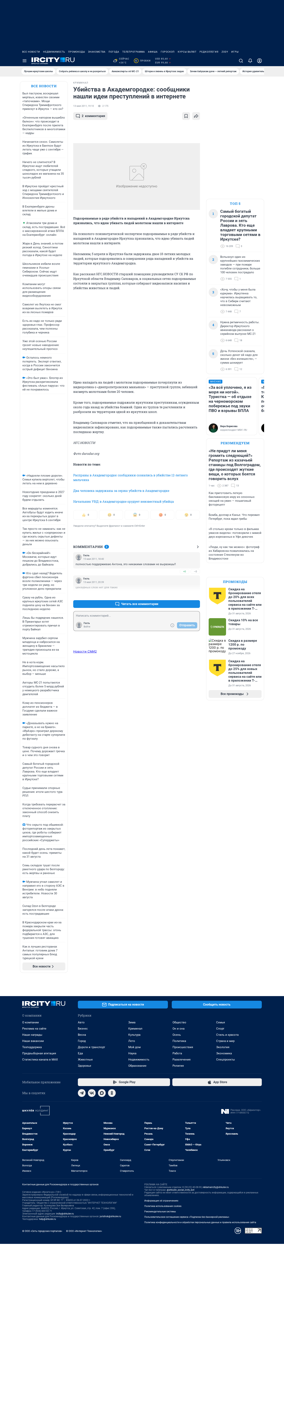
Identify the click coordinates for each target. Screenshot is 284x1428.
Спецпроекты (225, 1059)
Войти (87, 626)
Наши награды (32, 1035)
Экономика (224, 1053)
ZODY (225, 51)
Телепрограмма (133, 51)
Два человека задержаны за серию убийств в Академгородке (121, 491)
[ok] (112, 1093)
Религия (178, 1065)
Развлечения (181, 1059)
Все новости (31, 51)
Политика (179, 1041)
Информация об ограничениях (161, 1200)
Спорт (220, 1028)
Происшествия (183, 1047)
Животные (85, 1059)
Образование (137, 1065)
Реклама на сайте (34, 1028)
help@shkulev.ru (47, 1219)
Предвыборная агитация (39, 1053)
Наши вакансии (33, 1041)
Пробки (143, 60)
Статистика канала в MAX (40, 1059)
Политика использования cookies (162, 1206)
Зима (131, 1022)
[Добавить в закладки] (186, 116)
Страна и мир (225, 1041)
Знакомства (96, 51)
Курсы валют (187, 51)
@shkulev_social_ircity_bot (180, 1190)
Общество (179, 1022)
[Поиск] (241, 60)
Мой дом (134, 1047)
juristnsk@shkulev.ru (110, 1216)
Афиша (153, 51)
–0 (195, 571)
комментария (93, 116)
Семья (220, 1022)
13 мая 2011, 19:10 (83, 106)
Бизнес (83, 1028)
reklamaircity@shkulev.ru (216, 1187)
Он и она (179, 1028)
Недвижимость (54, 51)
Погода (114, 51)
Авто (81, 1022)
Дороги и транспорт (91, 1047)
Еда (80, 1053)
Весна (82, 1035)
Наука (132, 1053)
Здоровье (84, 1065)
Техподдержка (32, 1047)
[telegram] (82, 1093)
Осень (177, 1035)
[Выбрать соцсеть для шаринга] (196, 116)
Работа (177, 1053)
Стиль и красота (227, 1035)
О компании (30, 1022)
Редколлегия (209, 51)
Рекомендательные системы (160, 1211)
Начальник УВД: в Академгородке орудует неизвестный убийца (123, 501)
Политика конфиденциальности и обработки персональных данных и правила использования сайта (200, 1222)
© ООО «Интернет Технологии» (84, 1231)
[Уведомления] (250, 60)
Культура (134, 1035)
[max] (102, 1093)
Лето (131, 1041)
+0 (184, 571)
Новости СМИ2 (85, 651)
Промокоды (76, 51)
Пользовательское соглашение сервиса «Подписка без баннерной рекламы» (186, 1217)
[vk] (92, 1093)
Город (82, 1041)
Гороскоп (168, 51)
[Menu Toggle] (24, 60)
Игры (235, 51)
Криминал (135, 1028)
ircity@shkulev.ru (65, 1213)
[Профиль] (259, 60)
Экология (222, 1047)
